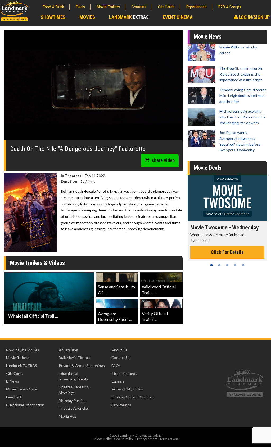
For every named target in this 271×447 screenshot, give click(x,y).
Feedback (14, 397)
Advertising (68, 350)
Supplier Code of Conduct (132, 397)
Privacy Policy (102, 439)
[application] (93, 86)
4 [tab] (235, 265)
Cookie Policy (123, 439)
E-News (12, 381)
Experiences (196, 7)
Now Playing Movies (22, 350)
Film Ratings (121, 405)
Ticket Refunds (124, 373)
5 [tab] (243, 265)
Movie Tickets (18, 357)
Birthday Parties (72, 400)
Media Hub (67, 416)
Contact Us (120, 357)
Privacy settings (146, 439)
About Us (119, 350)
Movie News (208, 36)
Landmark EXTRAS (21, 365)
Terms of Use (169, 439)
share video (163, 160)
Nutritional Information (25, 405)
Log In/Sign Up (254, 17)
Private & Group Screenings (82, 365)
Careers (118, 381)
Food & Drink (53, 7)
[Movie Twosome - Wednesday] (227, 198)
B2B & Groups (229, 7)
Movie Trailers (108, 7)
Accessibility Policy (127, 389)
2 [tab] (219, 265)
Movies (87, 17)
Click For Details (227, 252)
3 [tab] (227, 265)
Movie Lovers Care (21, 389)
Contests (139, 7)
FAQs (116, 365)
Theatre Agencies (74, 408)
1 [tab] (211, 265)
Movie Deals (208, 167)
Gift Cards (166, 7)
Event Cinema (178, 17)
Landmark (129, 17)
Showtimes (53, 17)
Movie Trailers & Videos (37, 263)
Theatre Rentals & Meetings (74, 390)
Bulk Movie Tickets (74, 357)
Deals (80, 7)
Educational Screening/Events (73, 376)
